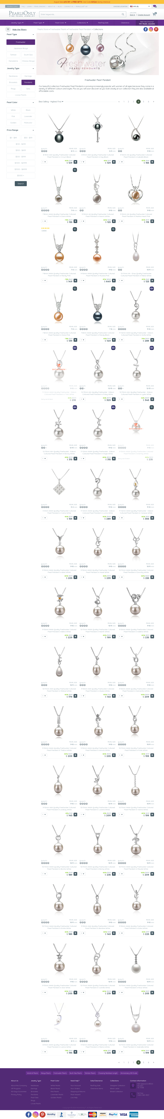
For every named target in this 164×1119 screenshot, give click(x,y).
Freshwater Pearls (60, 1073)
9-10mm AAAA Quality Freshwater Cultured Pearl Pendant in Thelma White (59, 749)
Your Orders (75, 1088)
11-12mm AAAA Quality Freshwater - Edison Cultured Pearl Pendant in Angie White (98, 452)
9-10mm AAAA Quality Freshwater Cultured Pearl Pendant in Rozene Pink (98, 274)
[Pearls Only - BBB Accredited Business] (61, 1114)
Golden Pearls (56, 1097)
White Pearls (55, 1085)
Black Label (114, 1088)
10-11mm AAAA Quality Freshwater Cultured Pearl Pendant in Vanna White (136, 808)
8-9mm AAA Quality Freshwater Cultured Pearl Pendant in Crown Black (59, 156)
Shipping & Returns (78, 1091)
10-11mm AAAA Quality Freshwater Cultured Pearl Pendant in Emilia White (59, 927)
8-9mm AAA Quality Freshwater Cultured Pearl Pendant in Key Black (98, 156)
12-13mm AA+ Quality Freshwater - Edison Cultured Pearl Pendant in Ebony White (59, 452)
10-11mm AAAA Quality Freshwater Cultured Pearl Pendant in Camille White (97, 986)
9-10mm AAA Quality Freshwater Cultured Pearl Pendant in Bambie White (97, 927)
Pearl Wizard (75, 1094)
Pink (13, 116)
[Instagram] (151, 29)
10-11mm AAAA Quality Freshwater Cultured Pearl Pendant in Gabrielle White (136, 1046)
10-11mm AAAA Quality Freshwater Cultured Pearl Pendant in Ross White (136, 986)
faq (23, 6)
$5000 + (20, 175)
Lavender (28, 116)
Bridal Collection (116, 1091)
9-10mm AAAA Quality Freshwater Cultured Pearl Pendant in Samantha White (136, 690)
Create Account (144, 15)
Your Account (76, 1085)
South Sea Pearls (76, 1073)
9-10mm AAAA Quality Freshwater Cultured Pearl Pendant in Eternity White (136, 452)
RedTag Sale (95, 1085)
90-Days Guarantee (18, 1091)
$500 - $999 (21, 157)
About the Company (19, 1085)
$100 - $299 (21, 144)
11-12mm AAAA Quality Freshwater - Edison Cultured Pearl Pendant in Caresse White (136, 512)
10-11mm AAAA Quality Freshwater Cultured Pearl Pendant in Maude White (136, 868)
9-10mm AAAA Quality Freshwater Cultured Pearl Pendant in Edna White (136, 927)
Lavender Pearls (57, 1094)
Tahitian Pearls (90, 1073)
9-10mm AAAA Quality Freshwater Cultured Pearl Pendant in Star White (59, 986)
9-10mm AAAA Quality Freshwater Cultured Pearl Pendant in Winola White (98, 749)
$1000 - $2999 (21, 163)
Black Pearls (55, 1088)
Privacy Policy (16, 1094)
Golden (13, 123)
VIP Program (16, 1088)
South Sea (28, 55)
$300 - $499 (21, 150)
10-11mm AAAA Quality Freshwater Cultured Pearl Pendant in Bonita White (59, 868)
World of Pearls (32, 1073)
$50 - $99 (28, 138)
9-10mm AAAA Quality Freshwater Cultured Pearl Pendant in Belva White (59, 630)
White (13, 110)
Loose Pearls (20, 95)
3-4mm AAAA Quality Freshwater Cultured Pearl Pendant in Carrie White (59, 512)
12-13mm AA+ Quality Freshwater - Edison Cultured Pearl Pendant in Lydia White (136, 393)
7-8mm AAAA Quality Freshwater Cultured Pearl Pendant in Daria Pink (59, 334)
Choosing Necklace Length (108, 1073)
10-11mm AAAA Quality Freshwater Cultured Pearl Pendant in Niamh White (97, 630)
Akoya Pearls (46, 1073)
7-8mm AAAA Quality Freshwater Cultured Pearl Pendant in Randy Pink (59, 274)
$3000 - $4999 (21, 169)
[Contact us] (155, 6)
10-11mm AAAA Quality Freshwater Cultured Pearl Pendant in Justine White (97, 808)
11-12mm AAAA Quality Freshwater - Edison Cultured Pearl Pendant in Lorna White (98, 512)
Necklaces (13, 76)
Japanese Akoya (21, 48)
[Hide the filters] (8, 29)
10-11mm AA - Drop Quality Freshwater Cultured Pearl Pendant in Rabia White (136, 274)
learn (29, 6)
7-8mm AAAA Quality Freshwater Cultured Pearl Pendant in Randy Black (97, 334)
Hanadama (13, 61)
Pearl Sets (34, 1097)
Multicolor (28, 123)
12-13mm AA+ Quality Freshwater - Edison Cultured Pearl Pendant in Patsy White (97, 393)
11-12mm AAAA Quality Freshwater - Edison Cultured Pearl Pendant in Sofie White (136, 334)
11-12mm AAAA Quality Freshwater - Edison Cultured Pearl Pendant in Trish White (59, 393)
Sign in (132, 15)
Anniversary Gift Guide (129, 1073)
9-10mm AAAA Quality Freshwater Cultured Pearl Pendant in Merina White (98, 1046)
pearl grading (40, 6)
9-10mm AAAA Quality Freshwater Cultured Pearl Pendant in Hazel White (98, 571)
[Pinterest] (156, 29)
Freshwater (20, 42)
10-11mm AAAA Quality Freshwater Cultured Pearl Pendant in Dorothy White (136, 571)
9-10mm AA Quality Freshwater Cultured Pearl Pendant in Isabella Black (136, 156)
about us (51, 6)
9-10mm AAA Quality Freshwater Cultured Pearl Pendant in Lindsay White (59, 808)
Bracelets (13, 82)
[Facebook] (145, 29)
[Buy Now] (75, 162)
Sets (28, 89)
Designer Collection (117, 1085)
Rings (13, 89)
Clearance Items (96, 1088)
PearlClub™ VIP (81, 6)
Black (28, 110)
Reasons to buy (12, 6)
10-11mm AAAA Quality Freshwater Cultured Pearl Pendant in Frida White (136, 749)
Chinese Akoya (28, 61)
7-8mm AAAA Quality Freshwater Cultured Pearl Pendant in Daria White (59, 215)
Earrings (28, 76)
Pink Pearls (55, 1091)
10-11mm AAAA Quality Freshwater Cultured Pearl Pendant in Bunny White (97, 868)
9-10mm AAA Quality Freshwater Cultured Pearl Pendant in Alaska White (97, 690)
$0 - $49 (13, 138)
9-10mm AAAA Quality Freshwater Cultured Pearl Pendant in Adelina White (136, 630)
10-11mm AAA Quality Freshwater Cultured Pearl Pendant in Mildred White (59, 690)
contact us (68, 6)
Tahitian (13, 55)
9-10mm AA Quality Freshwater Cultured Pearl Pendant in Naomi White (98, 215)
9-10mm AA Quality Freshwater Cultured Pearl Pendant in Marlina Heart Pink (136, 215)
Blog (60, 6)
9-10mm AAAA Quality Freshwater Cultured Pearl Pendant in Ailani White (59, 571)
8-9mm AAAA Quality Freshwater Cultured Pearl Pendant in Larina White (59, 1046)
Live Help (74, 1097)
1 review (44, 230)
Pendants (28, 82)
